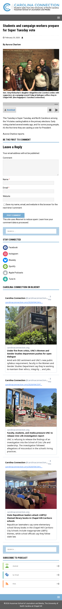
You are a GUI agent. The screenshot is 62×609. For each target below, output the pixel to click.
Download (11, 110)
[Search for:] (31, 231)
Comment (7, 158)
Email (5, 188)
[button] (58, 17)
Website (6, 196)
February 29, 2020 (12, 38)
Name (6, 179)
